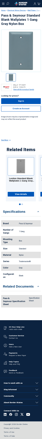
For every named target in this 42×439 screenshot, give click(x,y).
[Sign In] (34, 3)
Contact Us (13, 338)
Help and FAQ (14, 364)
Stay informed (10, 389)
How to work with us (13, 383)
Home (3, 10)
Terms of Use (9, 432)
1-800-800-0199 (15, 329)
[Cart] (38, 3)
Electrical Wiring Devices (16, 10)
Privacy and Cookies (12, 428)
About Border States (13, 402)
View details (21, 194)
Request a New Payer (17, 355)
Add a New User (15, 347)
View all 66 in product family (23, 89)
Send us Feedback (16, 373)
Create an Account (21, 108)
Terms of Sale (9, 436)
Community (9, 396)
